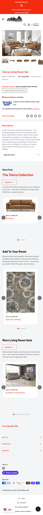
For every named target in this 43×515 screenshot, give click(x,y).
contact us (36, 109)
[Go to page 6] (22, 414)
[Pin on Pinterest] (31, 115)
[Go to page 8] (25, 414)
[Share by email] (39, 115)
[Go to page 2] (19, 239)
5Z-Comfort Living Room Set (15, 393)
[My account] (29, 24)
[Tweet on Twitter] (35, 115)
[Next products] (40, 218)
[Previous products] (4, 218)
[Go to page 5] (25, 239)
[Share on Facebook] (27, 115)
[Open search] (25, 24)
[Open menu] (3, 19)
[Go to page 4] (23, 239)
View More (8, 182)
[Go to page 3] (21, 239)
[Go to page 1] (18, 240)
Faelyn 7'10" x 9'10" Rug (13, 320)
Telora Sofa (10, 218)
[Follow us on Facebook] (3, 468)
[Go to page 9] (27, 414)
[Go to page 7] (24, 414)
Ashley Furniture (8, 76)
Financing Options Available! (14, 97)
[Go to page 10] (29, 414)
